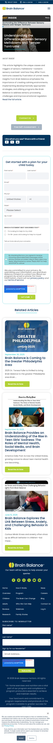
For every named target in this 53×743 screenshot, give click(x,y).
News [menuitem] (43, 588)
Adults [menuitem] (5, 604)
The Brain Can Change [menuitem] (25, 598)
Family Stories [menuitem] (22, 614)
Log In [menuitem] (43, 609)
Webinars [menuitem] (20, 609)
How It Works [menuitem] (21, 588)
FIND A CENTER (28, 2)
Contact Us (25, 118)
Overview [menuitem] (6, 593)
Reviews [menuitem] (5, 609)
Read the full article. (12, 99)
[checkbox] (26, 233)
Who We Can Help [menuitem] (23, 604)
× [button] (47, 712)
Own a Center (43, 2)
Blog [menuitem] (42, 598)
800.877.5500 (12, 2)
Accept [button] (21, 738)
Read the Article (15, 384)
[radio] (26, 231)
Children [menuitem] (6, 598)
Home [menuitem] (5, 588)
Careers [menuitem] (44, 593)
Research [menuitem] (6, 614)
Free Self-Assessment (25, 127)
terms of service (16, 280)
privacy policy (37, 278)
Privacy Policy (9, 726)
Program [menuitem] (19, 593)
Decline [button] (31, 738)
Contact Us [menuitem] (46, 604)
